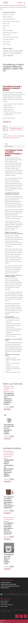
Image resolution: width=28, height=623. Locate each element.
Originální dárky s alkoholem (10, 32)
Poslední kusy (6, 23)
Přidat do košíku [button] (9, 408)
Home (1, 5)
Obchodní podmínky (5, 582)
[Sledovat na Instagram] (21, 616)
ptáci (12, 53)
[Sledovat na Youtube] (25, 616)
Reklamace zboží (5, 587)
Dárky (4, 28)
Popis (6, 144)
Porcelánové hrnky (20, 5)
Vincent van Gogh (17, 53)
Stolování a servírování (9, 5)
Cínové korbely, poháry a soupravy (11, 21)
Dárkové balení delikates (9, 19)
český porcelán (10, 55)
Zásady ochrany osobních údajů (8, 584)
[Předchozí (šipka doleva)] (0, 622)
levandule (5, 53)
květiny (21, 50)
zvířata (4, 55)
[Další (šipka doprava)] (1, 622)
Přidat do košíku (16, 129)
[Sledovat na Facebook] (17, 616)
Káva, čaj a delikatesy (8, 30)
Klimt (11, 50)
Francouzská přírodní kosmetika (10, 37)
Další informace (9, 146)
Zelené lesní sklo (7, 35)
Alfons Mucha (6, 50)
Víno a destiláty (6, 41)
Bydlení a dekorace (7, 16)
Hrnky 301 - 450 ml (12, 136)
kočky (17, 50)
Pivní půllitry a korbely (8, 39)
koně (14, 50)
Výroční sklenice (7, 44)
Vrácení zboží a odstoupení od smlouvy (10, 586)
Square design (9, 610)
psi (9, 53)
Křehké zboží (6, 26)
